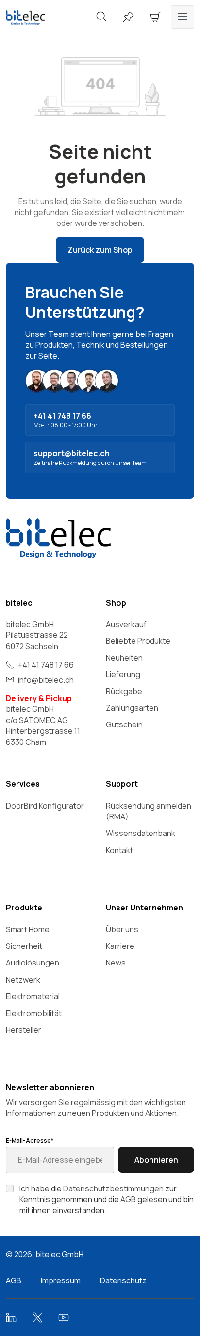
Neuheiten (124, 657)
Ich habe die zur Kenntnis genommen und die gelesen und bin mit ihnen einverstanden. (106, 1199)
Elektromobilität (34, 1013)
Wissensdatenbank (140, 833)
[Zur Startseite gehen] (33, 17)
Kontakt (119, 850)
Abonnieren (156, 1159)
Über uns (122, 929)
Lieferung (123, 674)
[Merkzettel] (128, 17)
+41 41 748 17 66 (46, 664)
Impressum (61, 1280)
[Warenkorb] (155, 17)
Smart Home (28, 929)
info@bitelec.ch (46, 679)
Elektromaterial (33, 996)
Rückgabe (124, 691)
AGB (128, 1199)
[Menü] (182, 17)
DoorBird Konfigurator (45, 805)
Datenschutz (123, 1280)
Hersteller (23, 1029)
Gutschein (124, 724)
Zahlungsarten (132, 708)
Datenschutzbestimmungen (113, 1188)
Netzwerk (23, 979)
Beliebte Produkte (138, 640)
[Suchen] (101, 17)
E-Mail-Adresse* (29, 1141)
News (116, 962)
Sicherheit (24, 946)
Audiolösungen (32, 962)
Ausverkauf (126, 624)
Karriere (120, 946)
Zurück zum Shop (100, 249)
